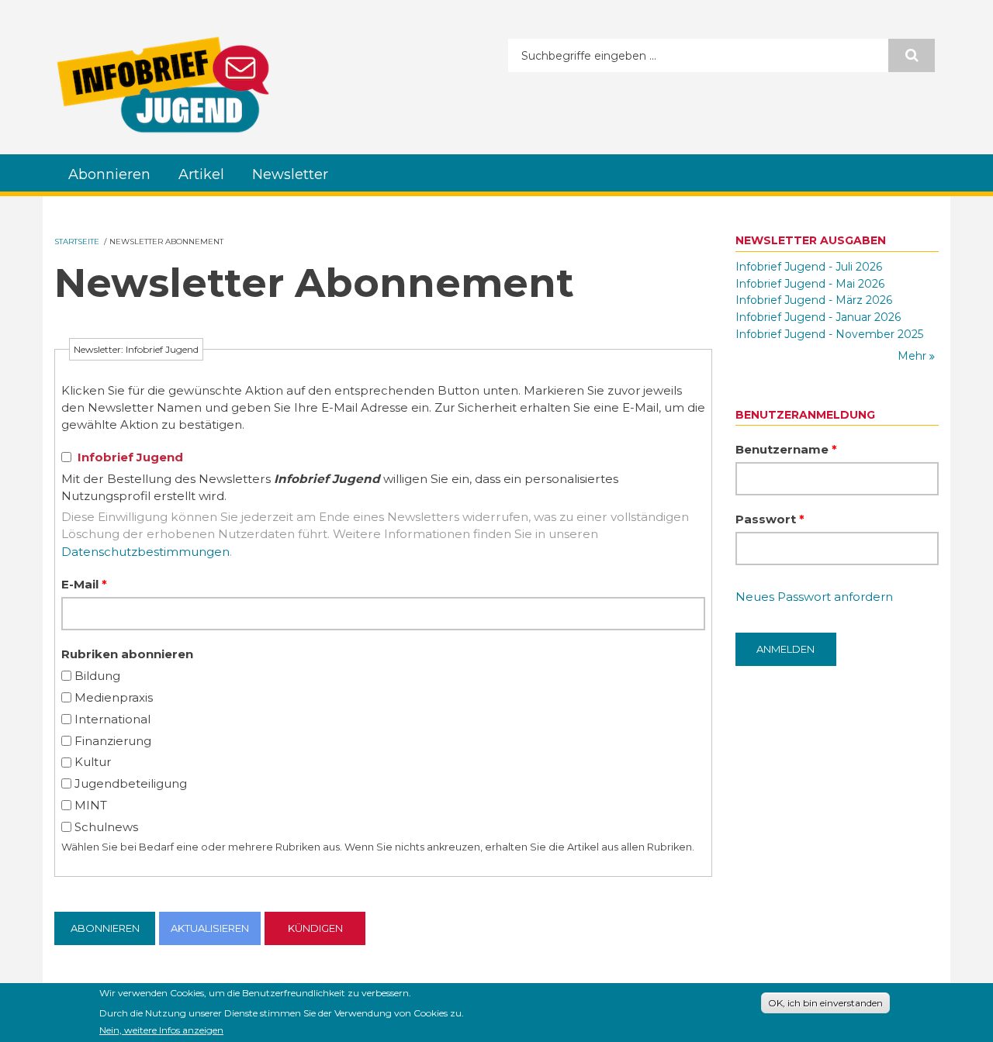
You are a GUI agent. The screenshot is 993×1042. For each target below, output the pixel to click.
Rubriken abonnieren (127, 654)
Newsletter (290, 174)
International (112, 719)
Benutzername (786, 449)
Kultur (92, 761)
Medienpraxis (113, 697)
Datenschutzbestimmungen (145, 551)
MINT (90, 805)
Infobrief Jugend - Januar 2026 (818, 317)
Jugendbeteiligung (130, 783)
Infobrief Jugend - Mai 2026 (809, 284)
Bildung (97, 675)
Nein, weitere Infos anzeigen (161, 1029)
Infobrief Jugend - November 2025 (829, 334)
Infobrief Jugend (130, 457)
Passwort (769, 519)
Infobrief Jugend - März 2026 (813, 300)
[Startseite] (163, 84)
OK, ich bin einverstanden (825, 1003)
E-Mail (84, 584)
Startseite (76, 241)
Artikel (201, 174)
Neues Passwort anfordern (814, 596)
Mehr (913, 356)
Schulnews (106, 826)
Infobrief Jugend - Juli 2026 (808, 267)
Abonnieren (109, 174)
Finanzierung (112, 740)
